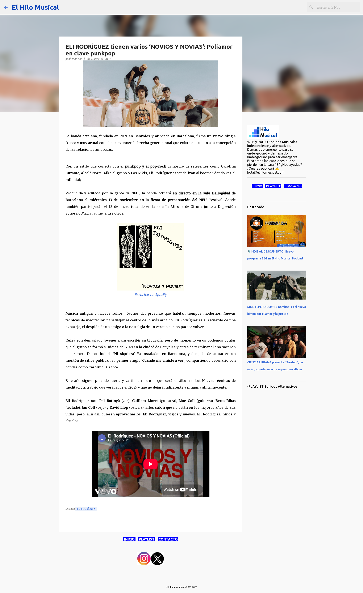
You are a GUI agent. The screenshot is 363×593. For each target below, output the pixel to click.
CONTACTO (168, 539)
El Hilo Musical (35, 7)
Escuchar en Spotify (150, 295)
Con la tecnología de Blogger (184, 578)
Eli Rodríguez (86, 509)
